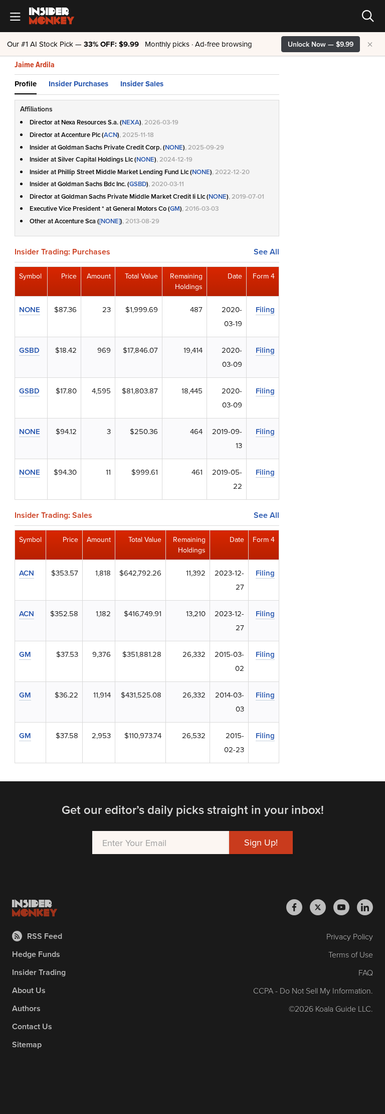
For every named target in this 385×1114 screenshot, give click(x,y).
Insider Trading (39, 972)
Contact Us (32, 1026)
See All (266, 251)
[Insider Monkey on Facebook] (298, 907)
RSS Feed (44, 936)
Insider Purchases (78, 83)
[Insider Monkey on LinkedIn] (365, 907)
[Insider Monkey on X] (321, 907)
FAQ (365, 972)
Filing (265, 309)
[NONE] (109, 221)
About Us (29, 990)
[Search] (368, 16)
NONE (174, 147)
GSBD (137, 184)
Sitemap (27, 1044)
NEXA (130, 122)
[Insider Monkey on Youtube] (345, 907)
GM (175, 208)
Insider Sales (141, 83)
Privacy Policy (349, 936)
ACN (110, 135)
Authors (26, 1008)
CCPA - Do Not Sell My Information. (313, 990)
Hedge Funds (36, 954)
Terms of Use (350, 954)
